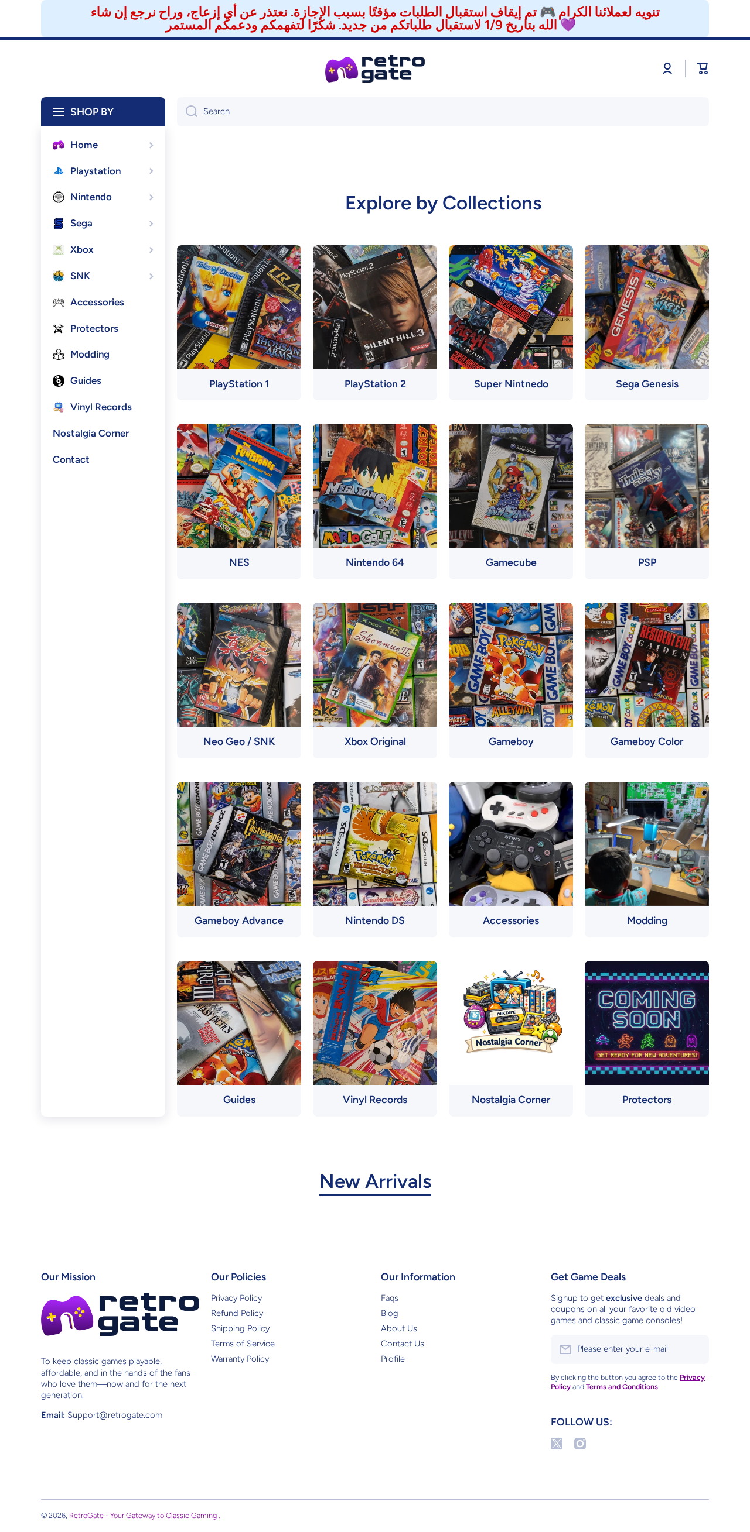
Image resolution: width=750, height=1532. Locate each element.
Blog (389, 1313)
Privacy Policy (236, 1298)
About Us (399, 1328)
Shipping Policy (240, 1328)
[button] (703, 68)
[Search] (187, 111)
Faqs (389, 1298)
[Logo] (375, 69)
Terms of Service (243, 1343)
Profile (393, 1359)
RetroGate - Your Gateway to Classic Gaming (143, 1515)
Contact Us (402, 1343)
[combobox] (443, 111)
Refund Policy (237, 1313)
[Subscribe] (694, 1349)
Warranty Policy (240, 1359)
